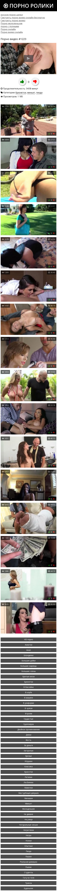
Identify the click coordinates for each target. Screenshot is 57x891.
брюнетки (21, 92)
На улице (29, 819)
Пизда (28, 851)
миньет (31, 92)
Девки (28, 734)
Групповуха (28, 724)
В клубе (28, 692)
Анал (28, 650)
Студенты (28, 872)
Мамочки (28, 787)
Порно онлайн (8, 29)
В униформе (28, 703)
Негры (28, 835)
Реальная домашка (28, 862)
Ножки (29, 840)
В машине (28, 697)
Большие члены (28, 671)
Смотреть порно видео (13, 20)
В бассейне (28, 687)
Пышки (28, 856)
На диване (28, 814)
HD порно (28, 639)
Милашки (28, 798)
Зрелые (28, 756)
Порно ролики (31, 5)
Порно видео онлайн (12, 32)
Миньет (28, 803)
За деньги (28, 745)
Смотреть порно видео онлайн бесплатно (23, 17)
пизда (39, 92)
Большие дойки (29, 660)
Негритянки (28, 830)
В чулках (28, 708)
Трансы (28, 883)
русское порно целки (12, 14)
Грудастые (28, 719)
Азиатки (28, 644)
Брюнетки (28, 682)
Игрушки (28, 761)
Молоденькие (28, 809)
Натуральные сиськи (28, 824)
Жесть (28, 740)
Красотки (28, 772)
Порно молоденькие (11, 23)
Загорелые (28, 750)
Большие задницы (28, 666)
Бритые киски (28, 676)
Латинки (28, 777)
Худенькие (28, 888)
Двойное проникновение (28, 729)
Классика (28, 766)
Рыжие (28, 867)
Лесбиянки (28, 782)
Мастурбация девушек (28, 793)
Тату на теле (28, 877)
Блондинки (28, 655)
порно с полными (10, 26)
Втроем (28, 713)
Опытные (28, 846)
